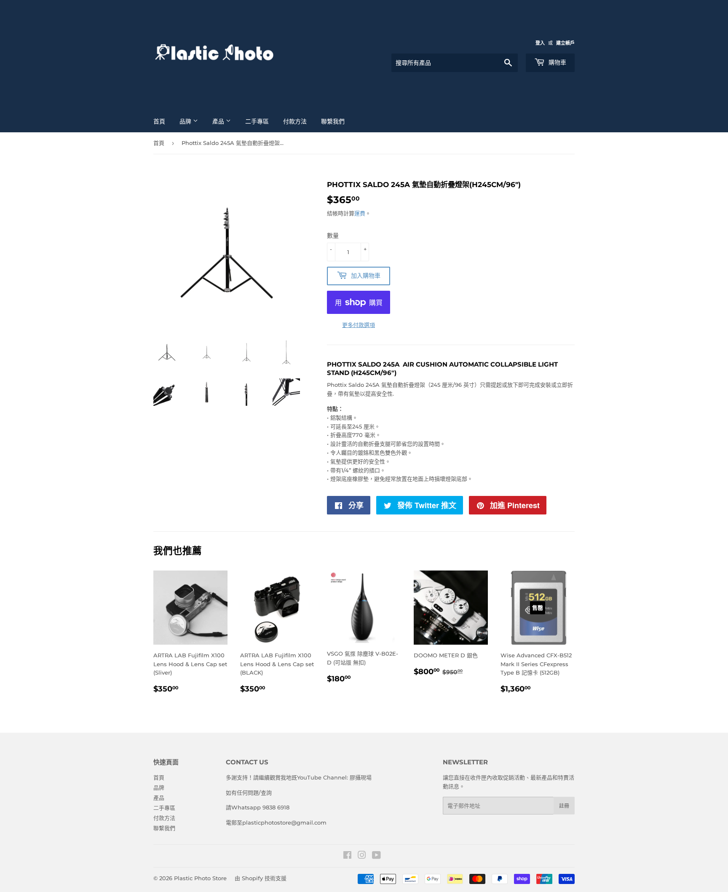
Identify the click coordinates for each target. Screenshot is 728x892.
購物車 (556, 62)
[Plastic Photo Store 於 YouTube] (376, 856)
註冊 (564, 806)
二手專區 (257, 121)
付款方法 (295, 121)
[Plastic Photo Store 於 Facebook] (347, 856)
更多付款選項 (358, 324)
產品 (219, 121)
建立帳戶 (565, 43)
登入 (540, 43)
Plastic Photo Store (200, 878)
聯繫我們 (333, 121)
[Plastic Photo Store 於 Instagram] (362, 856)
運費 (359, 213)
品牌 (186, 121)
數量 (333, 235)
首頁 (159, 121)
